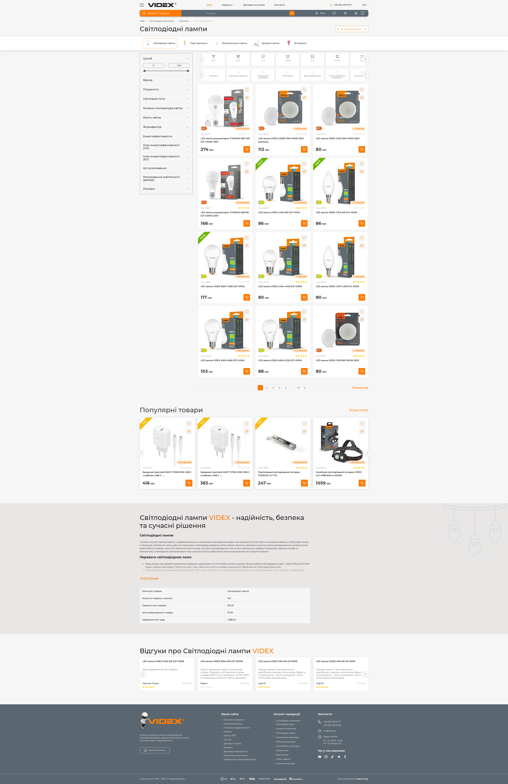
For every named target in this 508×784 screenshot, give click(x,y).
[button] (201, 59)
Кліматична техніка (285, 763)
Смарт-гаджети (283, 759)
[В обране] (246, 90)
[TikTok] (332, 756)
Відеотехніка (282, 755)
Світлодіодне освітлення (288, 721)
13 (299, 388)
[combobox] (351, 29)
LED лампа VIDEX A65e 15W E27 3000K (163, 661)
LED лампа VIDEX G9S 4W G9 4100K (220, 661)
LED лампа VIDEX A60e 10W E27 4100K (337, 661)
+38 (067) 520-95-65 (332, 725)
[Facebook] (345, 756)
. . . (292, 388)
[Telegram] (338, 756)
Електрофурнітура (285, 724)
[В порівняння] (246, 97)
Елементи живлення (286, 728)
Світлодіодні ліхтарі (285, 733)
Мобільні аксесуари (285, 742)
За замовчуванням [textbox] (351, 29)
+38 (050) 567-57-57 (332, 722)
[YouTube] (319, 756)
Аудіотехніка (282, 750)
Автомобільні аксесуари (288, 746)
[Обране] (334, 13)
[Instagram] (326, 756)
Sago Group (362, 779)
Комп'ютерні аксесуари (287, 737)
